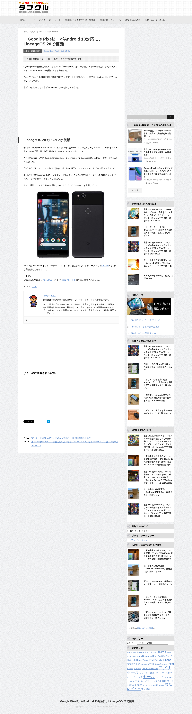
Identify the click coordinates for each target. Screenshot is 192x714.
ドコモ (169, 677)
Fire (155, 656)
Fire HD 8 (161, 656)
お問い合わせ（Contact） (157, 20)
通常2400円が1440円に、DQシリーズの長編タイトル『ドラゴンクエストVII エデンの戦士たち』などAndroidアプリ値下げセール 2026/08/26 (157, 248)
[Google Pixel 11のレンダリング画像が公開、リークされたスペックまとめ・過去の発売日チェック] (135, 179)
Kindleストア (133, 664)
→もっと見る (135, 190)
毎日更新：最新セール (110, 20)
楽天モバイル (147, 685)
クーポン (150, 672)
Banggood (147, 656)
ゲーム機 (166, 673)
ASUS (139, 656)
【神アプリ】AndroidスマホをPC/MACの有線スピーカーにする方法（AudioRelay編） (157, 398)
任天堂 (129, 685)
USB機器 (145, 669)
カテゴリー (132, 643)
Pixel (57, 51)
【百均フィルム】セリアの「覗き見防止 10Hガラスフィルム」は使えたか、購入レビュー (157, 615)
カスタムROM (64, 51)
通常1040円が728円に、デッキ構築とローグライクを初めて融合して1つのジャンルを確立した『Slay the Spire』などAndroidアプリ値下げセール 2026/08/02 (158, 477)
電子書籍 (145, 689)
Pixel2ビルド (48, 280)
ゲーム (158, 673)
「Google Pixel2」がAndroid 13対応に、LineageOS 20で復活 (96, 701)
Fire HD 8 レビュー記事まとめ (145, 326)
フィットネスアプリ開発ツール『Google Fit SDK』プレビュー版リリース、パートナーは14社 (158, 263)
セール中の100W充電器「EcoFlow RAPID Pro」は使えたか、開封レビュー (158, 492)
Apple (169, 652)
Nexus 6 (164, 664)
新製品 (138, 684)
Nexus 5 (158, 664)
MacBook (144, 664)
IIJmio (146, 660)
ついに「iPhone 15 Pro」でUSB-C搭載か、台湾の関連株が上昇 (61, 438)
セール (149, 677)
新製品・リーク (27, 20)
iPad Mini (158, 660)
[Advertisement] (47, 112)
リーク (170, 681)
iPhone (167, 659)
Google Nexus (48, 51)
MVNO (151, 664)
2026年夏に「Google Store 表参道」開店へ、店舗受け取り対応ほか (157, 133)
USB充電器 (137, 669)
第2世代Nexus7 (159, 685)
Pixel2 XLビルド (68, 280)
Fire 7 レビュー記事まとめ (143, 333)
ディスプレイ (160, 677)
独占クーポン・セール (49, 20)
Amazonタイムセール (147, 652)
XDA (34, 286)
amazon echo (131, 652)
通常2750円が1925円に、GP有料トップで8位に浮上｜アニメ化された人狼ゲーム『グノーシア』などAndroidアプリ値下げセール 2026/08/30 (158, 215)
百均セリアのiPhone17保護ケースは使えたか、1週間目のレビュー (158, 367)
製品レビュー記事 (145, 628)
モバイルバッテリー (143, 681)
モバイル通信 (159, 681)
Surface (130, 669)
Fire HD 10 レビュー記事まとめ (146, 320)
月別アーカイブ (134, 531)
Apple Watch (131, 656)
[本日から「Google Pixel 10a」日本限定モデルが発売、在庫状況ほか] (135, 161)
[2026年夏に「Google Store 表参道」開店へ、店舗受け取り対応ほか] (135, 142)
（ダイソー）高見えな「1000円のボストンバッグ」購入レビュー (158, 413)
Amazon (105, 265)
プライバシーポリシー (139, 540)
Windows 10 (153, 669)
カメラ (142, 673)
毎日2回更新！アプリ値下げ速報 (80, 20)
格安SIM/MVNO (132, 20)
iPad (151, 660)
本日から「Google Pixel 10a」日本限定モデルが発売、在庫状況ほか (158, 152)
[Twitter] (26, 320)
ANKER (162, 652)
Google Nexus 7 (136, 660)
